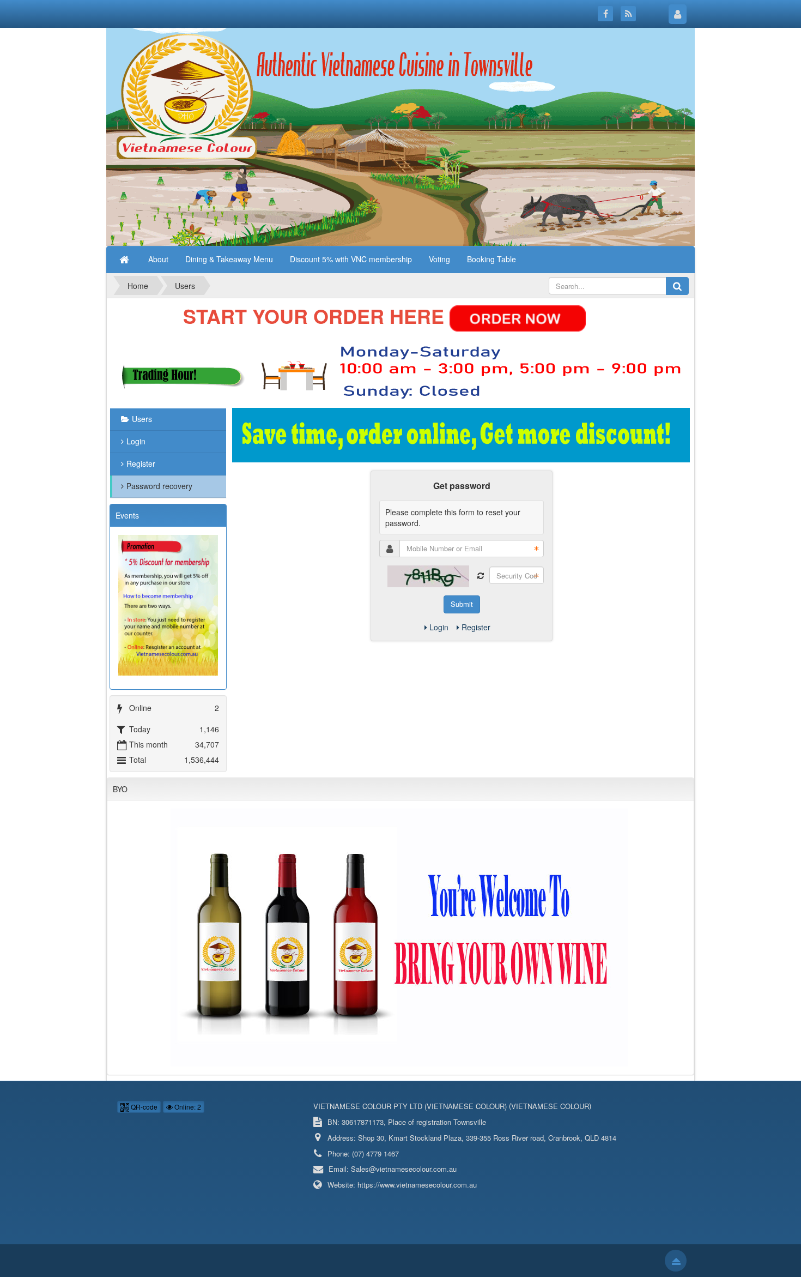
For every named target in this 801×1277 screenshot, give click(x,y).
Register (476, 627)
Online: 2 (187, 1106)
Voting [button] (439, 259)
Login (438, 627)
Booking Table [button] (491, 259)
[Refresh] (480, 576)
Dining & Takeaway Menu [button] (229, 259)
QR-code (143, 1106)
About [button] (158, 259)
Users (142, 418)
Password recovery (159, 485)
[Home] (125, 259)
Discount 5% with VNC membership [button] (351, 259)
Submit (462, 604)
